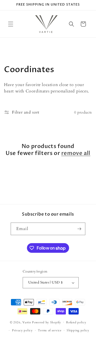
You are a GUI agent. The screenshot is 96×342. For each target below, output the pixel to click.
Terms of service (49, 330)
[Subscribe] (79, 229)
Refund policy (76, 322)
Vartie (26, 322)
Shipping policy (78, 330)
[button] (11, 24)
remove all (75, 153)
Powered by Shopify (46, 322)
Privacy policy (22, 330)
